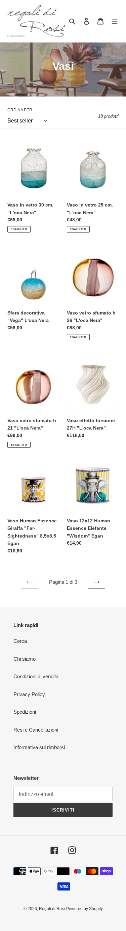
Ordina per (19, 110)
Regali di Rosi (52, 908)
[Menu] (115, 21)
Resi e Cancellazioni (35, 730)
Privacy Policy (29, 694)
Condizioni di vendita (35, 676)
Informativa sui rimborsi (39, 747)
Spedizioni (24, 712)
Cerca (20, 641)
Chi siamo (24, 659)
